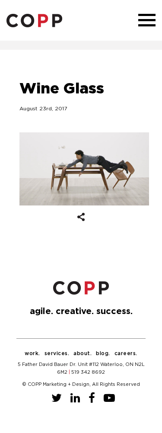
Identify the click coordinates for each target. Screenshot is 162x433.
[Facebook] (92, 398)
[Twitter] (56, 398)
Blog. (103, 353)
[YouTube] (109, 398)
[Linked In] (75, 398)
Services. (57, 353)
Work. (32, 353)
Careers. (125, 353)
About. (82, 353)
